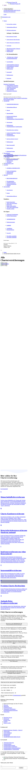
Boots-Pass (9, 204)
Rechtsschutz (9, 78)
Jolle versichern (10, 89)
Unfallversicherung (11, 182)
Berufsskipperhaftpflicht (12, 159)
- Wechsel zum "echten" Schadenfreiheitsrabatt (12, 58)
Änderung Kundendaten (12, 214)
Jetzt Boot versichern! (9, 98)
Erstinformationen (8, 707)
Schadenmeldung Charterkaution (14, 126)
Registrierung (12, 11)
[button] (8, 9)
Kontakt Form (7, 720)
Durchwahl (6, 719)
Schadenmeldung (11, 135)
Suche (5, 5)
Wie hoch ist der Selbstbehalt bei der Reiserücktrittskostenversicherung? (14, 624)
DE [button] (16, 2)
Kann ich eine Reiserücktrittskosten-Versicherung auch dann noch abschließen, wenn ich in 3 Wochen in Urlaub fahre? (14, 642)
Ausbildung (9, 228)
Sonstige (8, 157)
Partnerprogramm (11, 222)
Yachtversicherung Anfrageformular (13, 39)
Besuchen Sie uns (8, 717)
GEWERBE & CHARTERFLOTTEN (13, 168)
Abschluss (9, 162)
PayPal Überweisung (12, 216)
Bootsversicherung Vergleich (12, 36)
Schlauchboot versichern (12, 85)
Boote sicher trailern (11, 206)
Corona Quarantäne (13, 133)
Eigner (5, 20)
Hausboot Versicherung (9, 84)
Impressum (6, 706)
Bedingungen (10, 51)
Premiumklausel (13, 66)
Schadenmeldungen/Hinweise (12, 27)
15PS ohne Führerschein (12, 207)
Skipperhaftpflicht (10, 113)
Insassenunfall (9, 72)
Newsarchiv (9, 233)
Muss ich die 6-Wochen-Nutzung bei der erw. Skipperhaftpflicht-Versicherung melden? (14, 652)
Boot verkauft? (17, 98)
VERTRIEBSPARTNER (11, 219)
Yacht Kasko (9, 45)
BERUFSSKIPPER (10, 156)
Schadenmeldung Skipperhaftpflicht (15, 119)
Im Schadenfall (4, 489)
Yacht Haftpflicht (10, 61)
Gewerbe (6, 164)
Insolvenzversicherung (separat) (12, 138)
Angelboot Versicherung (12, 87)
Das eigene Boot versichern (11, 24)
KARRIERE (9, 225)
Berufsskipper (7, 153)
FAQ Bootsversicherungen (11, 30)
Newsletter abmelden (12, 237)
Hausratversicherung (11, 184)
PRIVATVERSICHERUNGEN (12, 178)
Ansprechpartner (7, 744)
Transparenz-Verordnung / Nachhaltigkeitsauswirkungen (11, 709)
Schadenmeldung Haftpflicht (10, 746)
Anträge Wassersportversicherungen (13, 42)
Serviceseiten (7, 186)
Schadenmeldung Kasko (9, 745)
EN (19, 3)
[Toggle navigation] (1, 250)
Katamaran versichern (12, 91)
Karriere (5, 721)
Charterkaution (9, 122)
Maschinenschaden (13, 48)
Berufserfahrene (10, 229)
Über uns (6, 705)
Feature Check (10, 50)
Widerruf (8, 110)
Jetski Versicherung (11, 88)
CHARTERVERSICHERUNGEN (12, 10)
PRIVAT (6, 175)
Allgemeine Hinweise (9, 742)
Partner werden (7, 723)
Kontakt (8, 193)
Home (5, 252)
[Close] (1, 18)
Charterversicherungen (9, 155)
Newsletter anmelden (12, 236)
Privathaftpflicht (10, 181)
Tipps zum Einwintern (12, 203)
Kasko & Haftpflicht (11, 171)
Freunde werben (10, 208)
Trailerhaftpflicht (13, 64)
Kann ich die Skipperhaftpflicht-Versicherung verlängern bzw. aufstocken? (14, 661)
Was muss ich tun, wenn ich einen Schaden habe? (12, 682)
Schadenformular (17, 695)
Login (5, 14)
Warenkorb (6, 11)
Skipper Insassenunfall (11, 145)
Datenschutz (6, 711)
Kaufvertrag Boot (11, 202)
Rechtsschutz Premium (11, 151)
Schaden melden (10, 99)
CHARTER (6, 101)
